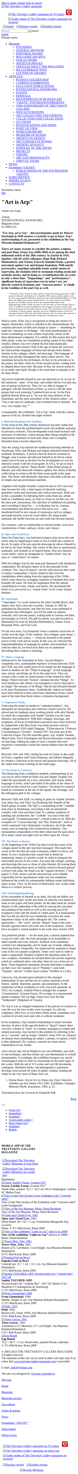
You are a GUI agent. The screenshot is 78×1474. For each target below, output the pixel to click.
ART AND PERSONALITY (33, 157)
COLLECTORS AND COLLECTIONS (39, 118)
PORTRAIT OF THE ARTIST (34, 147)
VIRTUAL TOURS (27, 160)
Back (74, 1098)
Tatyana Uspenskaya (43, 1373)
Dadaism (14, 1126)
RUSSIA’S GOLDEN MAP (32, 79)
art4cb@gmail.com (21, 1367)
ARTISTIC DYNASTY (30, 144)
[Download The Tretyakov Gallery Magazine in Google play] (20, 1175)
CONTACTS (16, 183)
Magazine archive (11, 1398)
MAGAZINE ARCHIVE (31, 56)
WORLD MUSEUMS (29, 131)
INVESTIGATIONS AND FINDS (36, 125)
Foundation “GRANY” (22, 167)
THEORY (22, 154)
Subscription (8, 1429)
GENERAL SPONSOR (30, 50)
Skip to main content (13, 3)
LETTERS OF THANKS (31, 73)
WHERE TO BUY (20, 180)
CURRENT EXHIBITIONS (32, 82)
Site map (6, 1379)
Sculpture (14, 1116)
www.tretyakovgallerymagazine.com (35, 1361)
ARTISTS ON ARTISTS (30, 138)
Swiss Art (14, 1110)
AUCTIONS (23, 121)
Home (5, 1386)
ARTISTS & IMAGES (29, 63)
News (4, 1416)
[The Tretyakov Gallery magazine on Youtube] (69, 14)
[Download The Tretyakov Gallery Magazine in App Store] (20, 1163)
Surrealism (15, 1113)
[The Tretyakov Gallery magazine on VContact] (36, 14)
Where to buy (9, 1435)
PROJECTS (23, 151)
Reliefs (13, 1129)
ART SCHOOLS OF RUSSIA (34, 141)
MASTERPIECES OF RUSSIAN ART (39, 99)
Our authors (8, 1404)
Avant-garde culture (20, 1119)
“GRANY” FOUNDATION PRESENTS (40, 102)
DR (3, 193)
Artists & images (10, 1410)
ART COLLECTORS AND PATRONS (39, 115)
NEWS (13, 164)
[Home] (21, 6)
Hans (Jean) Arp (18, 1123)
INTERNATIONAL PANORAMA (36, 89)
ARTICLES (16, 76)
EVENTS (21, 92)
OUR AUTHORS (26, 60)
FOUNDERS (24, 46)
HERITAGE (23, 95)
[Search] (8, 26)
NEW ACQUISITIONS (30, 112)
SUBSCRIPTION (19, 177)
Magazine (14, 43)
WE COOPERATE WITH (31, 69)
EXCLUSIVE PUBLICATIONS (35, 86)
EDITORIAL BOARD (29, 53)
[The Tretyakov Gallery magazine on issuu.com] (31, 1450)
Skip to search (34, 3)
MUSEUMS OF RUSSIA (31, 134)
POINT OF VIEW (27, 128)
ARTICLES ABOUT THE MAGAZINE (40, 66)
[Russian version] (27, 26)
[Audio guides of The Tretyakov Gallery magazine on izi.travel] (42, 22)
